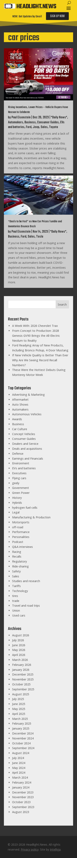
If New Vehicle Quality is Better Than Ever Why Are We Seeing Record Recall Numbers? (40, 360)
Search (62, 304)
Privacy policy (30, 849)
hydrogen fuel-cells (24, 508)
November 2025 (23, 679)
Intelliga (55, 849)
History (17, 498)
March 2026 (20, 660)
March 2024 (20, 777)
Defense (17, 453)
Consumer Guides (48, 122)
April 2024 (18, 772)
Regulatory (19, 561)
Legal (16, 512)
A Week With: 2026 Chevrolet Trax (35, 326)
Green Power (21, 493)
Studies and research (26, 581)
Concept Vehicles (23, 434)
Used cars (18, 615)
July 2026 (18, 640)
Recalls (16, 556)
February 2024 (21, 782)
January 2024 (20, 787)
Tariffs (16, 586)
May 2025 (18, 709)
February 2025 (21, 723)
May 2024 (18, 768)
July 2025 (18, 699)
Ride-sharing (20, 566)
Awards (17, 419)
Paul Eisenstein (21, 117)
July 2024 (18, 758)
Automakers (15, 122)
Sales (44, 127)
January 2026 (20, 670)
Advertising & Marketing (28, 395)
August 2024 (20, 753)
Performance (21, 532)
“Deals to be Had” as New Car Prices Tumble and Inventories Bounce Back (35, 224)
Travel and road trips (26, 605)
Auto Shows (20, 404)
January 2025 (20, 728)
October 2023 (21, 802)
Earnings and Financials (27, 458)
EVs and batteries (24, 468)
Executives (19, 473)
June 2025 (18, 704)
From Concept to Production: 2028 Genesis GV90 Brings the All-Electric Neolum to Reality (36, 335)
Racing (16, 552)
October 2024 (21, 743)
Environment (20, 463)
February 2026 (21, 665)
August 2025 (20, 694)
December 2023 (22, 792)
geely (15, 483)
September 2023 (23, 807)
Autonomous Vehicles (26, 414)
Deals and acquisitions (27, 449)
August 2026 (20, 635)
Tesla (39, 236)
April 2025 (18, 714)
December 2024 (22, 733)
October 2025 (21, 684)
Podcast (17, 542)
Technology (20, 591)
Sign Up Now (57, 16)
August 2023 (20, 812)
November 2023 (23, 797)
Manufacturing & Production (31, 517)
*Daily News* (59, 117)
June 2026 (18, 645)
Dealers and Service (25, 444)
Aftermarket (20, 399)
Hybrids (17, 503)
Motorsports (20, 522)
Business (30, 122)
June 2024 (18, 763)
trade (15, 601)
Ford (28, 127)
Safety (16, 571)
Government (20, 488)
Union (16, 610)
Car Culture (19, 429)
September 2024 (23, 748)
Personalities (20, 537)
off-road (17, 527)
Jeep (36, 127)
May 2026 (18, 650)
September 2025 (23, 689)
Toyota (53, 127)
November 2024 (23, 738)
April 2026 (18, 655)
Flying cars (19, 478)
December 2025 (22, 674)
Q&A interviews (22, 547)
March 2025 (20, 719)
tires (15, 596)
